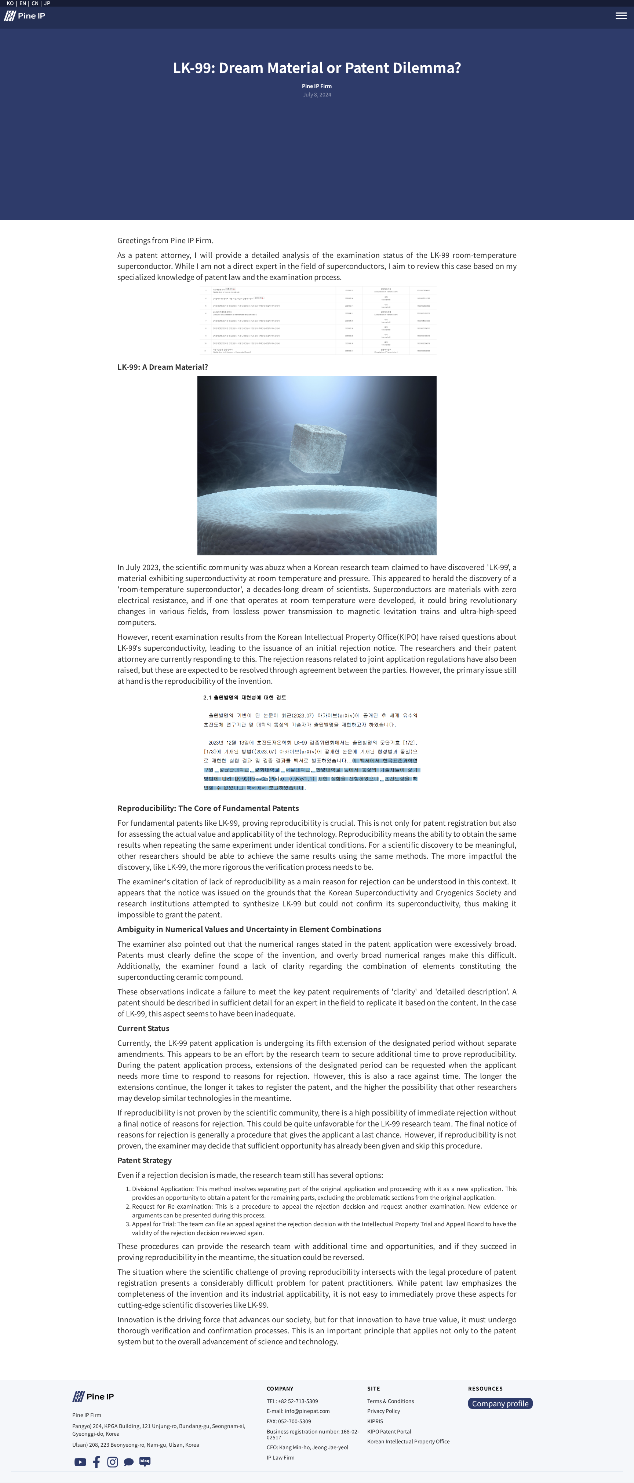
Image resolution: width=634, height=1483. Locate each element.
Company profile (500, 1403)
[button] (621, 15)
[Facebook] (96, 1462)
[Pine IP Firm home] (27, 19)
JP (47, 3)
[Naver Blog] (145, 1462)
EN (22, 3)
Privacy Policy (383, 1411)
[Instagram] (113, 1462)
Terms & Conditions (390, 1401)
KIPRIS (375, 1421)
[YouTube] (80, 1462)
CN (35, 3)
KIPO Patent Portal (389, 1431)
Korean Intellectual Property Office (408, 1441)
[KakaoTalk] (129, 1462)
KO (10, 3)
